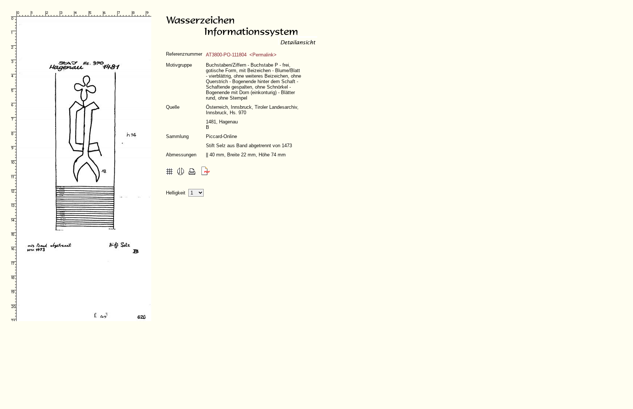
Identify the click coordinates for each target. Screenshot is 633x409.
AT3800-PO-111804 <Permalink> (241, 54)
